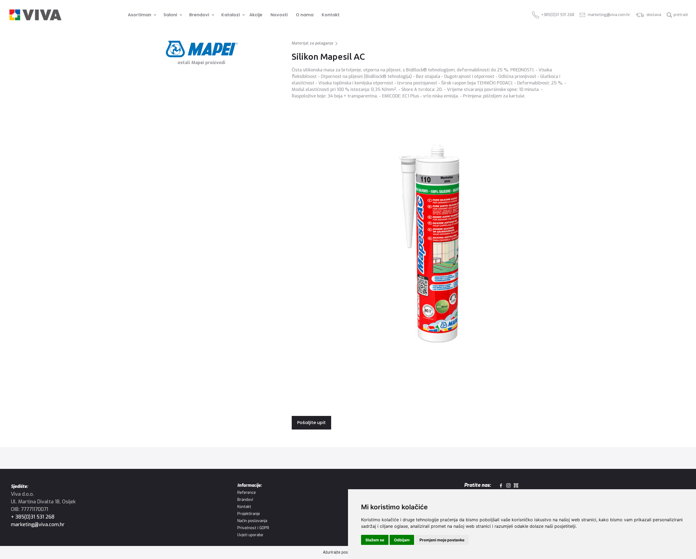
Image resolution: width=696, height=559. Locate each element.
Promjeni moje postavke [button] (442, 540)
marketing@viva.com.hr (38, 524)
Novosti (279, 15)
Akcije (255, 15)
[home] (35, 15)
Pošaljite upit (311, 422)
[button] (140, 15)
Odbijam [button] (402, 540)
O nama (304, 15)
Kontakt (331, 15)
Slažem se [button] (374, 540)
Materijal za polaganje (312, 43)
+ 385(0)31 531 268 (32, 517)
